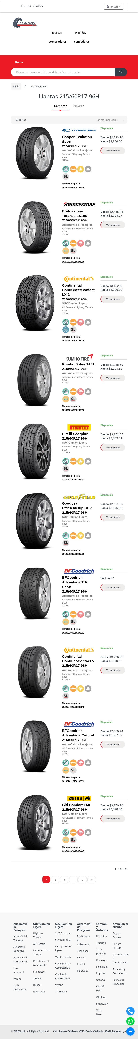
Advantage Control (78, 735)
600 (63, 605)
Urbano (100, 979)
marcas (57, 32)
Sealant (37, 978)
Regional (101, 973)
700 (63, 754)
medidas (80, 32)
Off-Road (101, 997)
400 (63, 160)
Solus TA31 (85, 364)
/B (67, 526)
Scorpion (80, 434)
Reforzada (39, 991)
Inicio (16, 86)
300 (63, 680)
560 (63, 234)
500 (63, 383)
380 (63, 823)
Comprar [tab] (60, 106)
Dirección (101, 936)
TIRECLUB (19, 1031)
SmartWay (102, 1003)
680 (63, 313)
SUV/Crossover (63, 933)
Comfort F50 (79, 805)
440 (63, 526)
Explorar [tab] (78, 106)
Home (19, 62)
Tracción (101, 942)
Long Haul (102, 966)
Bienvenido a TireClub (32, 5)
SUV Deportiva (63, 939)
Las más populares (107, 119)
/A (66, 160)
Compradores (57, 41)
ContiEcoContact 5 (78, 661)
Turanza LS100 (74, 216)
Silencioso (39, 971)
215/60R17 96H (77, 141)
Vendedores (82, 41)
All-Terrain (39, 943)
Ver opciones (113, 150)
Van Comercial (63, 957)
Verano (17, 978)
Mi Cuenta (114, 6)
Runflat (37, 984)
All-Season (61, 991)
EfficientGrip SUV (77, 508)
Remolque (102, 960)
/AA (66, 452)
